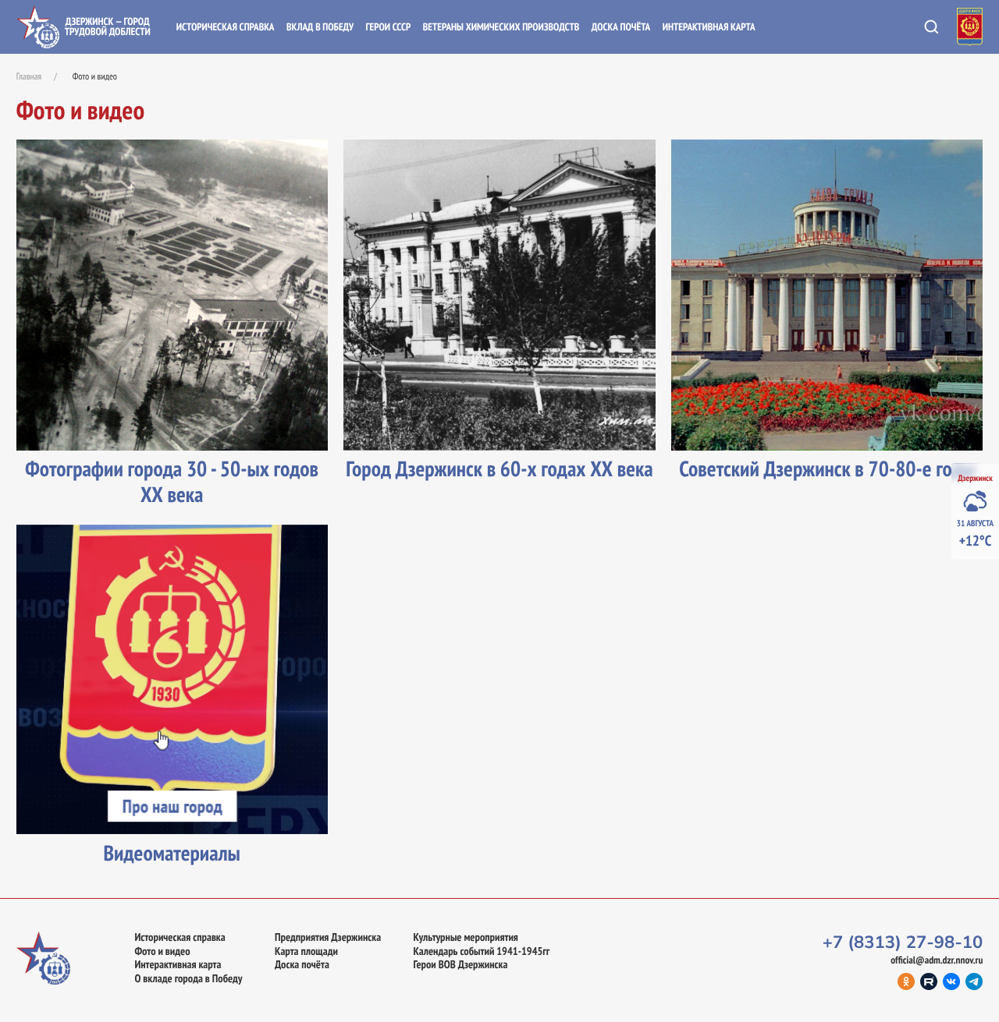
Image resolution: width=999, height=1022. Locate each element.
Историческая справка (225, 27)
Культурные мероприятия (465, 937)
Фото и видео (162, 951)
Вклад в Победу (320, 27)
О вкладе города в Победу (188, 978)
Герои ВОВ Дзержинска (460, 964)
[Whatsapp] (974, 981)
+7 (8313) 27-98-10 (903, 942)
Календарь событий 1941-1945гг (481, 951)
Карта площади (306, 951)
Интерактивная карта (709, 27)
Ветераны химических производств (501, 27)
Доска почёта (621, 27)
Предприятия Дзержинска (328, 937)
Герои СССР (388, 27)
